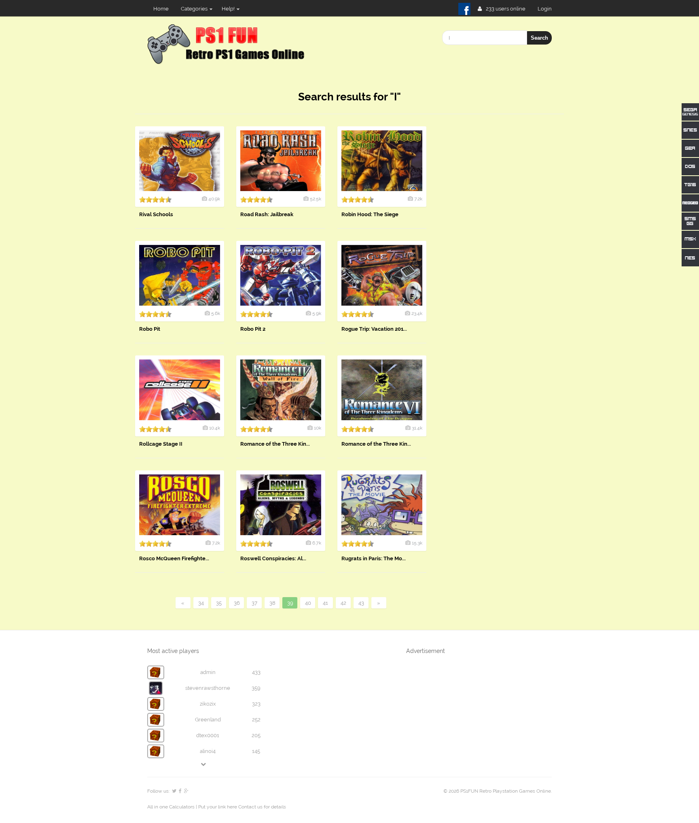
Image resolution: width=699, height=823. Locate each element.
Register (548, 9)
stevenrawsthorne (207, 688)
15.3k (417, 543)
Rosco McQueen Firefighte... (174, 558)
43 (361, 603)
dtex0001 (207, 735)
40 (308, 603)
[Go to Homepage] (227, 60)
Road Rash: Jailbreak (266, 214)
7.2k (418, 199)
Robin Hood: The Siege (369, 214)
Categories (194, 9)
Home (161, 9)
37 (254, 603)
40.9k (214, 199)
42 (343, 603)
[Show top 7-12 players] (204, 764)
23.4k (416, 313)
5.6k (215, 313)
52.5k (315, 199)
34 (201, 603)
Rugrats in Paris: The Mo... (373, 558)
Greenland (208, 720)
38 (272, 603)
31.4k (417, 428)
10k (317, 428)
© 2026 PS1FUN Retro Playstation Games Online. (497, 791)
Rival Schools (156, 214)
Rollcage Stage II (160, 444)
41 (325, 603)
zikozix (208, 704)
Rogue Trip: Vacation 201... (374, 329)
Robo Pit (149, 329)
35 (219, 603)
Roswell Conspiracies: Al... (273, 558)
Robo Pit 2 (252, 329)
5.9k (316, 313)
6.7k (316, 543)
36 (237, 603)
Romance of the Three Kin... (275, 444)
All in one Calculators (171, 807)
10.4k (214, 428)
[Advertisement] (503, 247)
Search (539, 38)
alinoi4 (208, 751)
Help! (228, 9)
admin (208, 672)
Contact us (250, 807)
